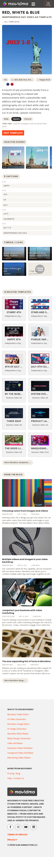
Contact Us (18, 778)
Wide (6, 119)
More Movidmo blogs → (15, 680)
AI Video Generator (16, 719)
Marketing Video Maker (19, 757)
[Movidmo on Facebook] (10, 827)
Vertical (27, 119)
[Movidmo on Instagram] (18, 827)
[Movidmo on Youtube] (26, 827)
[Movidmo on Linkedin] (34, 827)
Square (16, 119)
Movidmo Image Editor (18, 724)
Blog (18, 773)
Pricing (10, 773)
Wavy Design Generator (19, 738)
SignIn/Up (48, 4)
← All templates (11, 22)
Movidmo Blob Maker (18, 733)
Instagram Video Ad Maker (20, 752)
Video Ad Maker (15, 743)
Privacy (12, 839)
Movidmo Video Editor (18, 714)
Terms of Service (17, 834)
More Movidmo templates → (17, 462)
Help (9, 778)
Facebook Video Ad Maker (20, 748)
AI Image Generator (17, 728)
